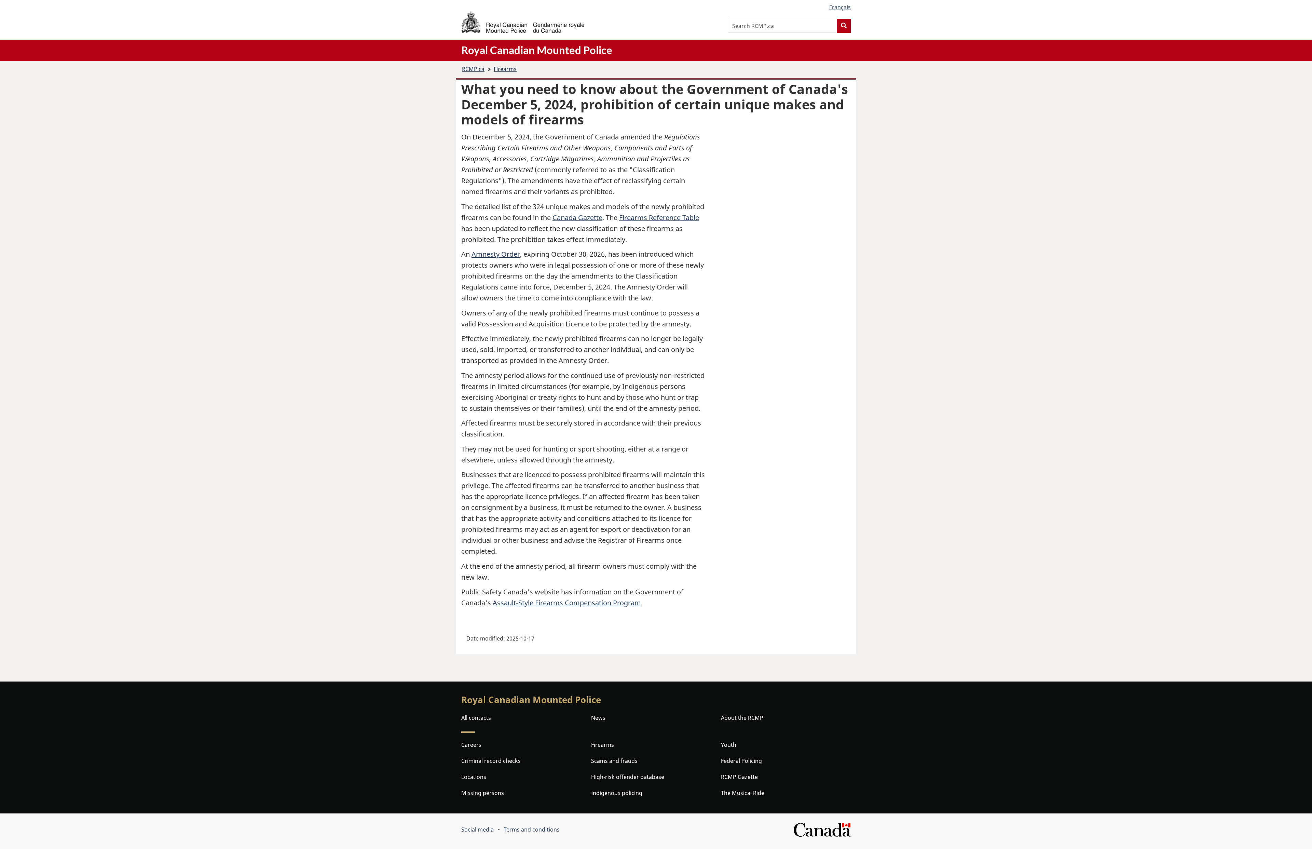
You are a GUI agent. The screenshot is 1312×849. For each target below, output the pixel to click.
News (598, 718)
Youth (728, 745)
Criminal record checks (491, 761)
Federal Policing (741, 761)
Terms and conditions (532, 829)
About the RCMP (742, 718)
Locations (473, 777)
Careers (471, 745)
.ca (473, 69)
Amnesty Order (496, 254)
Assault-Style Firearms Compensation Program (567, 602)
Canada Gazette (577, 217)
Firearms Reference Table (659, 217)
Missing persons (482, 793)
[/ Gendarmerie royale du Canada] (522, 22)
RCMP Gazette (739, 777)
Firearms (505, 69)
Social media (477, 829)
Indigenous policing (616, 793)
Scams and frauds (614, 761)
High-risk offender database (627, 777)
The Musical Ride (742, 793)
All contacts (476, 718)
